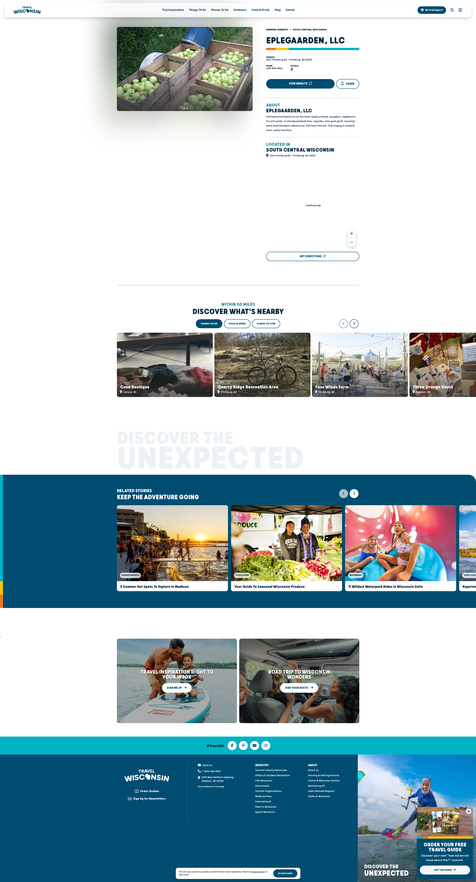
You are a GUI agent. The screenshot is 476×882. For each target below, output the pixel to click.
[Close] (469, 811)
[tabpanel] (238, 358)
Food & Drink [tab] (237, 323)
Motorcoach (262, 785)
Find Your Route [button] (297, 688)
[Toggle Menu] (458, 10)
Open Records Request (321, 791)
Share (349, 84)
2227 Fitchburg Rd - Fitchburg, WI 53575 (289, 59)
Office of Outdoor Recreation (272, 775)
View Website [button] (298, 83)
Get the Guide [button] (443, 870)
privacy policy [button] (258, 872)
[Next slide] (246, 68)
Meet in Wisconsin (265, 806)
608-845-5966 (274, 68)
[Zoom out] (351, 242)
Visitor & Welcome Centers (324, 780)
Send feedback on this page (211, 786)
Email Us (207, 765)
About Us (313, 770)
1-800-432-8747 (211, 771)
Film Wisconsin (263, 780)
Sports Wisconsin (265, 812)
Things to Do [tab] (209, 323)
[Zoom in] (351, 233)
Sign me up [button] (174, 688)
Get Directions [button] (311, 256)
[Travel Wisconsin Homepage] (27, 10)
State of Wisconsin (319, 796)
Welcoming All (316, 785)
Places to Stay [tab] (266, 323)
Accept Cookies (285, 873)
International (263, 801)
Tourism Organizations (268, 791)
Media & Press (263, 796)
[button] (431, 10)
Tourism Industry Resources (271, 770)
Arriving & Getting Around (323, 775)
